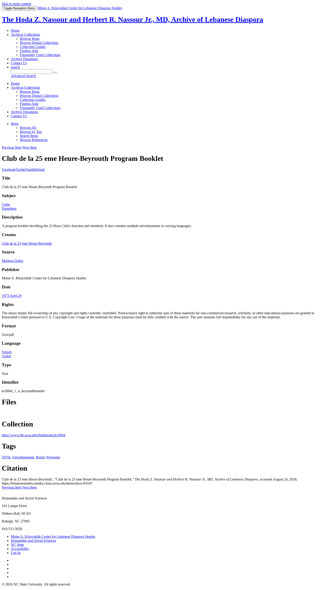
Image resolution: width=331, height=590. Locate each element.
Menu (19, 8)
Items (14, 123)
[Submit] (55, 72)
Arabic (6, 356)
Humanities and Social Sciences (33, 540)
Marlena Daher (12, 261)
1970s (6, 457)
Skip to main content (16, 4)
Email (40, 169)
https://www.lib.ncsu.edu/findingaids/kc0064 (33, 435)
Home (15, 30)
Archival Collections (25, 34)
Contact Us (19, 63)
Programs (53, 457)
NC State (17, 545)
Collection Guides (32, 47)
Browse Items (29, 39)
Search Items (29, 136)
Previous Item (11, 147)
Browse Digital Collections (39, 43)
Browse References (34, 140)
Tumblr (31, 169)
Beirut (40, 457)
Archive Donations (24, 59)
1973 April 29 (12, 296)
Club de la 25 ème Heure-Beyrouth (27, 243)
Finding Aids (29, 51)
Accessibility (20, 549)
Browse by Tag (31, 132)
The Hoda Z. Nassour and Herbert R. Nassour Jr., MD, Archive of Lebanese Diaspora (132, 19)
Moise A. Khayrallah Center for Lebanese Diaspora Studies (53, 536)
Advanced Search (23, 76)
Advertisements (23, 457)
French (7, 352)
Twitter (21, 169)
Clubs (6, 204)
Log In (15, 553)
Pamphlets (9, 208)
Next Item (29, 147)
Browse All (28, 128)
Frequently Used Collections (40, 55)
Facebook (9, 169)
